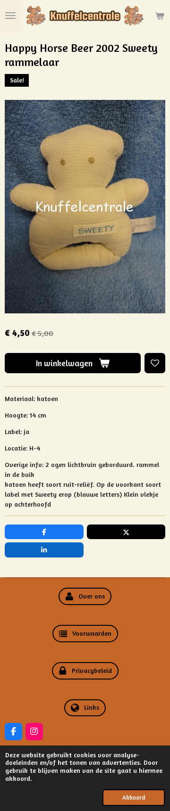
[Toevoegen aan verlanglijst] (154, 363)
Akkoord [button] (133, 797)
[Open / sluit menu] (10, 16)
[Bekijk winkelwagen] (159, 16)
